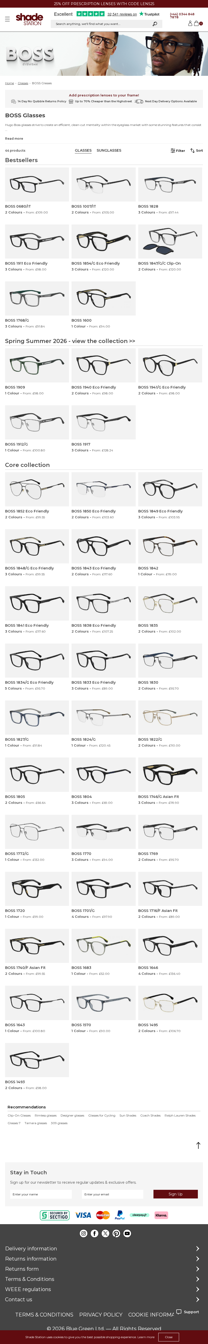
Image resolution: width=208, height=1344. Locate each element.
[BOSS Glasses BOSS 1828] (170, 184)
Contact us (18, 1299)
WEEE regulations (28, 1289)
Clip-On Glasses (19, 1115)
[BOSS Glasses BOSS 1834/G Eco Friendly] (37, 661)
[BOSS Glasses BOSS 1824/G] (103, 717)
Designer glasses (72, 1115)
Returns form (22, 1269)
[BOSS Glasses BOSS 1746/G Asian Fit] (170, 774)
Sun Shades (127, 1115)
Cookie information (158, 1315)
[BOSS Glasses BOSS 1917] (103, 422)
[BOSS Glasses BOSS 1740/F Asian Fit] (37, 946)
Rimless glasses (46, 1115)
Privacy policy (101, 1315)
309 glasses (59, 1123)
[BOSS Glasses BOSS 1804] (103, 774)
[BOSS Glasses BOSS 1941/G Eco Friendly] (170, 365)
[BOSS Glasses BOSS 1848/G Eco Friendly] (37, 546)
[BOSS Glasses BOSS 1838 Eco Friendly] (103, 603)
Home (9, 83)
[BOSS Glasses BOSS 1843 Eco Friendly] (103, 546)
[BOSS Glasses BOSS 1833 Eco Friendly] (103, 661)
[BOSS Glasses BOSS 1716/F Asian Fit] (170, 889)
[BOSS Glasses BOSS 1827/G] (37, 717)
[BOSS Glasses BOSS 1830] (170, 661)
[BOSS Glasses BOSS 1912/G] (37, 422)
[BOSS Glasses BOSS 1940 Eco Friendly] (103, 365)
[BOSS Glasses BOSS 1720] (37, 889)
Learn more (145, 1337)
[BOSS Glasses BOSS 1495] (170, 1003)
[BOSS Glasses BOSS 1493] (37, 1060)
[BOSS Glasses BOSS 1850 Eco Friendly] (103, 489)
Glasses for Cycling (101, 1115)
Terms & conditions (44, 1315)
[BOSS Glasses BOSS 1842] (170, 546)
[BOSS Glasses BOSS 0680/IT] (37, 184)
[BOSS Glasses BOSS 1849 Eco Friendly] (170, 489)
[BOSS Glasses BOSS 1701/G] (103, 889)
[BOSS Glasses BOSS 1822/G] (170, 717)
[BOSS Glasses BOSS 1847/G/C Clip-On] (170, 241)
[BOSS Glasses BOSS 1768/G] (37, 298)
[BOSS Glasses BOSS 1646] (170, 946)
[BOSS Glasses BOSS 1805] (37, 774)
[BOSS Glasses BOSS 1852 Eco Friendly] (37, 489)
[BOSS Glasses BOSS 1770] (103, 832)
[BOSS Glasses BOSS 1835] (170, 603)
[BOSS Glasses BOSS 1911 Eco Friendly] (37, 241)
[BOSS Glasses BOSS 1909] (37, 365)
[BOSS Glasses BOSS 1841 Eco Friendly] (37, 603)
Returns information (31, 1259)
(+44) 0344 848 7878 (182, 15)
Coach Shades (150, 1115)
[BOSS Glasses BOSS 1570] (103, 1003)
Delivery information (31, 1249)
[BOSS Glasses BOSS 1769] (170, 832)
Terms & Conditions (29, 1279)
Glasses (23, 83)
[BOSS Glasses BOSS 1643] (37, 1003)
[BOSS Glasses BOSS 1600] (103, 298)
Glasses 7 (14, 1123)
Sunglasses (109, 150)
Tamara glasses (36, 1123)
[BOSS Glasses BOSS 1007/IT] (103, 184)
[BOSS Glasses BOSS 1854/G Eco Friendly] (103, 241)
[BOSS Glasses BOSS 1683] (103, 946)
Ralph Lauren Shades (180, 1115)
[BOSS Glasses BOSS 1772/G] (37, 832)
